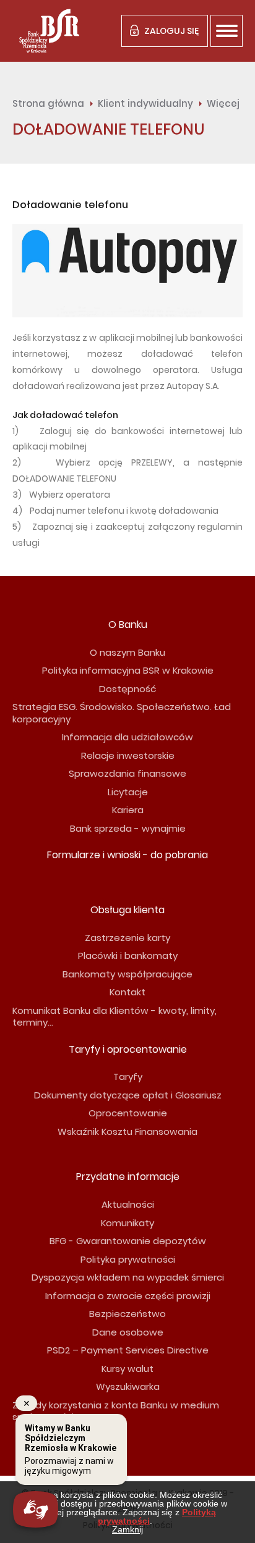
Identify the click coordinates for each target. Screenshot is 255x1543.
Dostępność (127, 688)
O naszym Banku (127, 652)
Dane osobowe (127, 1332)
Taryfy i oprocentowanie (128, 1049)
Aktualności (128, 1204)
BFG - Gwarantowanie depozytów (128, 1240)
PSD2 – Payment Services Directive (128, 1350)
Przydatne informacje (127, 1176)
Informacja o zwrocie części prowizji (127, 1295)
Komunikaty (127, 1222)
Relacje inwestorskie (128, 755)
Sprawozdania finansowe (127, 773)
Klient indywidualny (145, 103)
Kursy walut (127, 1368)
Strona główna (48, 103)
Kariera (128, 809)
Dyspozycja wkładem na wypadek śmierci (128, 1277)
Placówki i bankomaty (128, 955)
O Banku (127, 624)
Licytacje (128, 791)
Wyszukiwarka (128, 1386)
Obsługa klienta (127, 910)
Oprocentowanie (128, 1112)
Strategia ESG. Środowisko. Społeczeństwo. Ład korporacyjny (121, 713)
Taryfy (127, 1076)
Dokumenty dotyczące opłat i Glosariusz (128, 1095)
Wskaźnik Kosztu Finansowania (127, 1131)
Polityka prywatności (127, 1259)
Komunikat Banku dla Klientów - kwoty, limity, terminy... (114, 1016)
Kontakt (127, 991)
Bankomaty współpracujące (127, 974)
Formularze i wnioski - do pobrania (127, 855)
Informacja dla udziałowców (127, 736)
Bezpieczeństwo (127, 1313)
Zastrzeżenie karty (127, 937)
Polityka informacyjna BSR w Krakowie (128, 670)
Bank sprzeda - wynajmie (128, 828)
